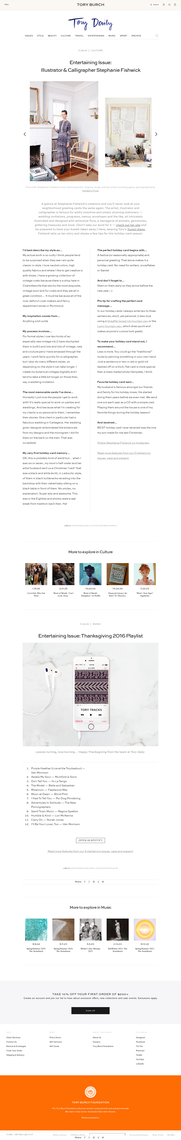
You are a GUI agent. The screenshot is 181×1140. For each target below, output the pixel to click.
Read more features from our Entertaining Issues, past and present (90, 851)
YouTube (140, 1059)
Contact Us (11, 1042)
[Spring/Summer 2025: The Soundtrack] (36, 930)
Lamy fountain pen (109, 326)
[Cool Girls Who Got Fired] (36, 574)
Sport (123, 36)
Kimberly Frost (90, 191)
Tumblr (139, 1055)
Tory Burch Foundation (103, 1046)
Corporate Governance (139, 1135)
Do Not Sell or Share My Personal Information (107, 1135)
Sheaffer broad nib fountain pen (127, 321)
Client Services (13, 1037)
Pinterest (140, 1050)
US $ (6, 5)
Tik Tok (139, 1046)
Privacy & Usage (59, 1135)
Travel (79, 36)
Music (112, 36)
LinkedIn (140, 1064)
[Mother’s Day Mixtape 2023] (90, 930)
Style (40, 36)
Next (154, 134)
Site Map (171, 1135)
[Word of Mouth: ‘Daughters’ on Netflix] (90, 574)
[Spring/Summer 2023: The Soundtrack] (145, 930)
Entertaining (96, 36)
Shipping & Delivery (15, 1055)
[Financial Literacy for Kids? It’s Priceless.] (118, 574)
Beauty (52, 36)
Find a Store (55, 1037)
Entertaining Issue (80, 868)
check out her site (128, 225)
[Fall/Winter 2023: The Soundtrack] (118, 930)
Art (87, 526)
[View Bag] (175, 4)
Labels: (67, 526)
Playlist (100, 868)
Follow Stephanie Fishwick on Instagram (123, 443)
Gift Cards (54, 1046)
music (92, 868)
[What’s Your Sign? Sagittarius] (145, 574)
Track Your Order (14, 1050)
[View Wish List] (169, 4)
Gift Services (56, 1042)
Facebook (140, 1042)
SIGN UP (90, 1010)
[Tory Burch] (90, 4)
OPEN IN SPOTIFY (90, 840)
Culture (66, 36)
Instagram (140, 1037)
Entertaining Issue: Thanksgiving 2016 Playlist (90, 636)
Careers (96, 1042)
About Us (97, 1037)
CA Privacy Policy (78, 1135)
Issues (29, 36)
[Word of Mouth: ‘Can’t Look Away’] (63, 574)
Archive (136, 36)
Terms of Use (157, 1135)
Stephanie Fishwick (107, 526)
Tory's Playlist (111, 868)
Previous (26, 134)
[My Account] (163, 4)
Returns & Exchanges (16, 1046)
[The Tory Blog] (90, 24)
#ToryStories (78, 526)
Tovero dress (136, 229)
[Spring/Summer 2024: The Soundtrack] (63, 930)
